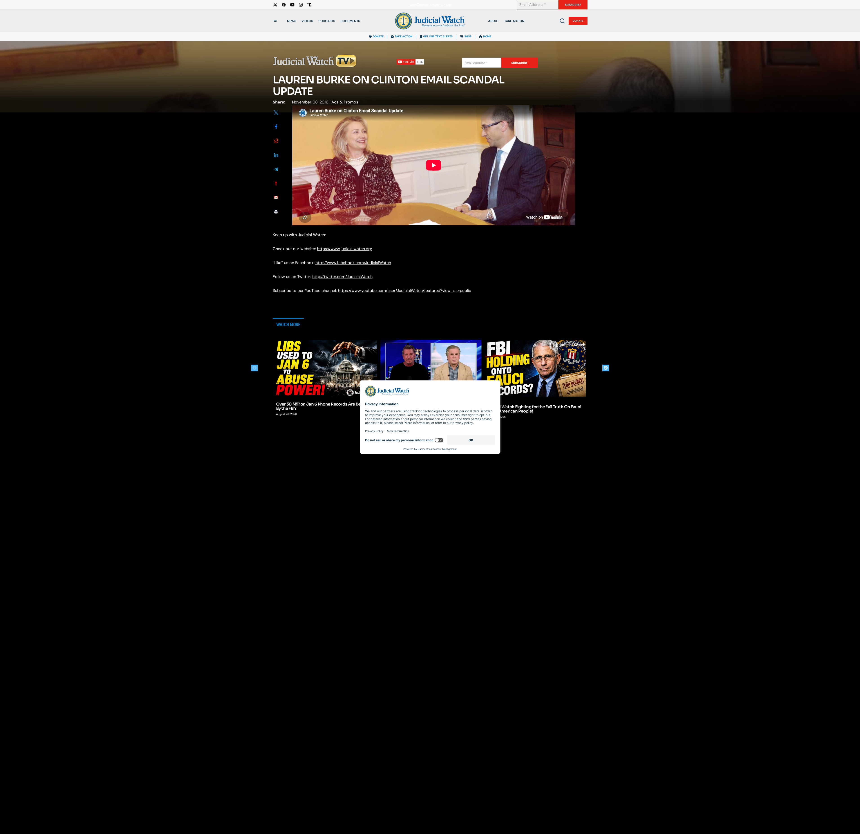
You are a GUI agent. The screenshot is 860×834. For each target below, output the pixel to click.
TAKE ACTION (404, 36)
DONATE (378, 36)
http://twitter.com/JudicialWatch (342, 276)
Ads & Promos (344, 102)
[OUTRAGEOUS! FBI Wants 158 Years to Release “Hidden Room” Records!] (431, 368)
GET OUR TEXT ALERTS (438, 36)
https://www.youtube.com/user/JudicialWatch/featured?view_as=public (404, 290)
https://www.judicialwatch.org (344, 248)
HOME (487, 36)
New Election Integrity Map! (430, 5)
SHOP (467, 36)
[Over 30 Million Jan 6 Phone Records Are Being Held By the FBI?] (326, 368)
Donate (578, 21)
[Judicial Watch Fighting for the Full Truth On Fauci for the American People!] (535, 368)
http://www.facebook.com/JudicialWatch (353, 262)
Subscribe (573, 5)
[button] (275, 21)
